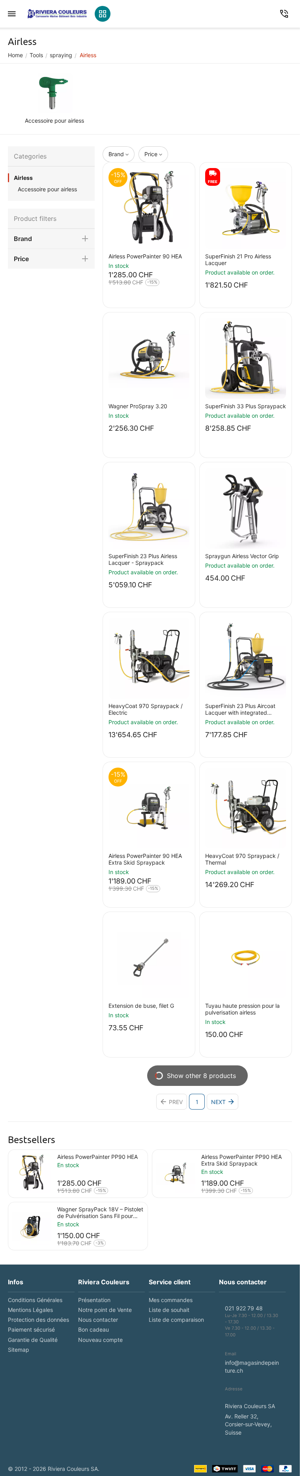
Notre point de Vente (105, 1309)
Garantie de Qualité (33, 1339)
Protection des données (38, 1319)
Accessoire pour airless (47, 189)
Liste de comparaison (176, 1319)
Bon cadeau (93, 1329)
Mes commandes (171, 1300)
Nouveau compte (100, 1339)
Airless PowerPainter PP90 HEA (97, 1156)
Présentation (94, 1300)
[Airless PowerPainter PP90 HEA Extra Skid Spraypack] (175, 1173)
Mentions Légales (30, 1309)
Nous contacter (98, 1319)
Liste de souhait (169, 1309)
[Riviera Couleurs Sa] (57, 14)
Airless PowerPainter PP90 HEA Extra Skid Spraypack (241, 1160)
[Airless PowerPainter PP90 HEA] (31, 1173)
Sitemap (18, 1349)
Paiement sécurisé (31, 1329)
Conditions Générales (35, 1300)
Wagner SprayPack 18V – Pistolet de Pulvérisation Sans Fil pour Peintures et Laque (100, 1212)
